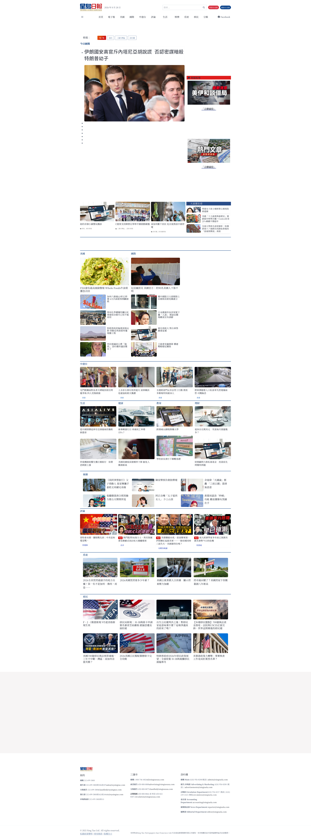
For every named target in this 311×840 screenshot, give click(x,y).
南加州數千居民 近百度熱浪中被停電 (167, 225)
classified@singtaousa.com (161, 789)
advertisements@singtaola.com (198, 787)
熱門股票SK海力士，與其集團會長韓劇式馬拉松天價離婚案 (135, 539)
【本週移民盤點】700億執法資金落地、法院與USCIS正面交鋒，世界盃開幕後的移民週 (209, 625)
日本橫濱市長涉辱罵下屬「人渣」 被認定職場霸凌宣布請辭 (169, 314)
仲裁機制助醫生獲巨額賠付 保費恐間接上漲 (96, 463)
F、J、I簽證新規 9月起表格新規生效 (99, 624)
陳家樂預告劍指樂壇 (166, 480)
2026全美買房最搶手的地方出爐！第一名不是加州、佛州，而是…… (100, 583)
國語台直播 (225, 7)
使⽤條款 (98, 833)
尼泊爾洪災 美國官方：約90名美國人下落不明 (154, 289)
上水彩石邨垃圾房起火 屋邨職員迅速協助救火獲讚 (133, 392)
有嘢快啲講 (162, 548)
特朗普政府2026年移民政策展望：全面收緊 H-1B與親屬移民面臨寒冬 (172, 658)
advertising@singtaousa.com (162, 784)
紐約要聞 (89, 228)
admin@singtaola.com (218, 779)
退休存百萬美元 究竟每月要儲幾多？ (211, 431)
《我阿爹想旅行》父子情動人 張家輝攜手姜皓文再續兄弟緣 (118, 483)
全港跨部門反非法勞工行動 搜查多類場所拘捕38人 (172, 392)
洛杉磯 (155, 231)
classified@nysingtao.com (110, 789)
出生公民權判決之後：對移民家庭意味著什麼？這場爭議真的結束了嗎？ (172, 625)
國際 (132, 17)
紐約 (83, 228)
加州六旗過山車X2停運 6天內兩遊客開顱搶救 (118, 298)
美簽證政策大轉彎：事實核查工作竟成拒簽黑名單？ (209, 657)
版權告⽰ (108, 833)
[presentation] (134, 93)
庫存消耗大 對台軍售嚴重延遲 (168, 329)
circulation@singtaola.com (205, 794)
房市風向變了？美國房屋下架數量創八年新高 (211, 582)
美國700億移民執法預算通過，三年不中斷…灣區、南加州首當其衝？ (99, 658)
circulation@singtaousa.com (147, 796)
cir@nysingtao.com (114, 794)
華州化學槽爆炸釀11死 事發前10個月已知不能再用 (118, 314)
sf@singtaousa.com (155, 779)
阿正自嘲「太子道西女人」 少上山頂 (166, 497)
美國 (122, 17)
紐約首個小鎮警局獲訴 (91, 223)
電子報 (111, 17)
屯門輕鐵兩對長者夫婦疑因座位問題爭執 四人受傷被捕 (96, 392)
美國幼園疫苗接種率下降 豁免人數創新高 (134, 463)
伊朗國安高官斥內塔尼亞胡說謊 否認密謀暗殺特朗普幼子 (134, 55)
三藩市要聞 (129, 228)
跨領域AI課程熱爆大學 (167, 429)
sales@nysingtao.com (115, 785)
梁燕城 (199, 545)
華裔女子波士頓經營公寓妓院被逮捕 (215, 209)
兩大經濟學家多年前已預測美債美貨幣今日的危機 (211, 539)
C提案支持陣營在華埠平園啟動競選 (132, 223)
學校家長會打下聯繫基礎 (168, 458)
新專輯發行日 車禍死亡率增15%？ (131, 431)
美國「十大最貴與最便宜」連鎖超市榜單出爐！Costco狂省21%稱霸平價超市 (215, 218)
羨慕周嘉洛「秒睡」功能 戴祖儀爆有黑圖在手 (215, 499)
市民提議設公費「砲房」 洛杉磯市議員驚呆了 (117, 346)
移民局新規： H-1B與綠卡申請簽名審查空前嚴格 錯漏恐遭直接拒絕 (136, 625)
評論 (82, 511)
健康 (120, 403)
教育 (158, 403)
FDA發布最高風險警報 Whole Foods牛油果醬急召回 (104, 289)
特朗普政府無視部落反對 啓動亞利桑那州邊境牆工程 (118, 330)
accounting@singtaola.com (205, 802)
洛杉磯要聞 (162, 231)
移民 (196, 17)
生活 (82, 403)
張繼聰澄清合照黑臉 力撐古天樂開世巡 (117, 497)
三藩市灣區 (121, 228)
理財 (197, 403)
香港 (84, 397)
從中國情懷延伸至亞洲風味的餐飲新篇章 (96, 431)
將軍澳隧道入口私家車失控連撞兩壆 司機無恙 (211, 392)
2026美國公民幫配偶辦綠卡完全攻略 (136, 657)
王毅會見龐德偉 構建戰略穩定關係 (168, 345)
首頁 (101, 17)
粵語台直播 (213, 7)
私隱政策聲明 (86, 833)
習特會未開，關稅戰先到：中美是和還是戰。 (97, 539)
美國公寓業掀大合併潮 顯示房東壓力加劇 (174, 582)
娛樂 (177, 17)
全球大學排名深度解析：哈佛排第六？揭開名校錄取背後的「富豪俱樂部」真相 (215, 228)
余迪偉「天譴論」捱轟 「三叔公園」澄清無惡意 (215, 483)
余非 (122, 545)
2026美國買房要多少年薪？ (135, 580)
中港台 (142, 17)
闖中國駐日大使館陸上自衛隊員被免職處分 (169, 297)
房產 (186, 17)
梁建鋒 (85, 545)
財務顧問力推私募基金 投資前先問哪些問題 (211, 463)
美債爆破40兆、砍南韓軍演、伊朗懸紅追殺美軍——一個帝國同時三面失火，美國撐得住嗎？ (173, 540)
